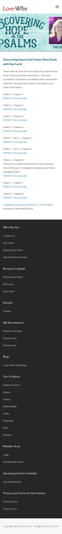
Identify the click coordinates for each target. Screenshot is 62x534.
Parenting (8, 420)
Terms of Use (10, 508)
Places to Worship (12, 330)
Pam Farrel (8, 291)
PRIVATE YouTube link (15, 98)
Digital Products (11, 384)
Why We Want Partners (15, 257)
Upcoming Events (12, 481)
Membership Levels (13, 461)
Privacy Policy (10, 501)
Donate (7, 311)
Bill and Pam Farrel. (23, 526)
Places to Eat (10, 345)
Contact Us (9, 235)
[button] (57, 7)
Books (6, 392)
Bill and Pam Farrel (13, 250)
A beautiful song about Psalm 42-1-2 (22, 204)
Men (5, 427)
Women (7, 434)
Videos (6, 399)
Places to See (10, 338)
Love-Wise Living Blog (14, 365)
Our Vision (8, 242)
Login (6, 454)
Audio (6, 413)
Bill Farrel (8, 284)
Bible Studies (10, 406)
